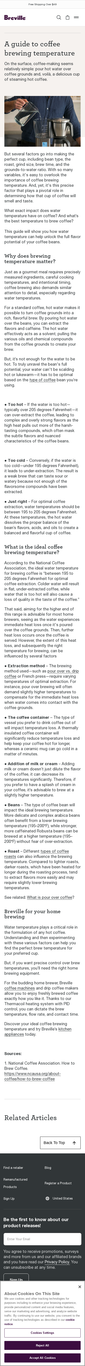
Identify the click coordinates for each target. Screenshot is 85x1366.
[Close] (80, 1287)
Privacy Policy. (57, 1262)
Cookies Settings (42, 1332)
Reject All (42, 1345)
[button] (67, 17)
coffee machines (19, 988)
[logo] (15, 17)
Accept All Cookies (42, 1357)
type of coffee (42, 380)
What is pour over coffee (49, 897)
